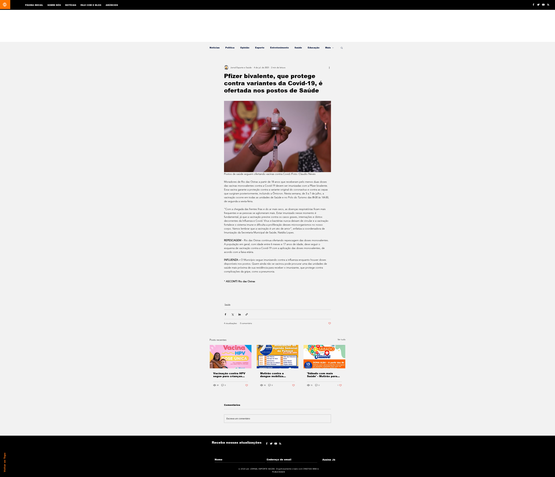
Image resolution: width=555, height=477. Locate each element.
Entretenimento (279, 47)
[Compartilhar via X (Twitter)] (232, 314)
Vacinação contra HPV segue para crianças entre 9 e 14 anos (229, 375)
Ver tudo (341, 339)
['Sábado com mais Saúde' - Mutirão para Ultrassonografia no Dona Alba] (324, 356)
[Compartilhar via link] (246, 314)
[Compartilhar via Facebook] (225, 314)
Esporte (259, 47)
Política (229, 47)
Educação (313, 47)
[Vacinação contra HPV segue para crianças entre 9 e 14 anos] (230, 356)
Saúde (298, 47)
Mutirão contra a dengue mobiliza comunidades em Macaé (277, 375)
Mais (328, 47)
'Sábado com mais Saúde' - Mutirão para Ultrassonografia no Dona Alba (322, 375)
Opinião (244, 47)
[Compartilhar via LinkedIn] (239, 314)
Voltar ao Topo (4, 462)
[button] (341, 48)
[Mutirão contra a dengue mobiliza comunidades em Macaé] (277, 356)
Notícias (215, 47)
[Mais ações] (329, 67)
